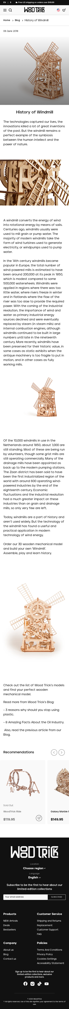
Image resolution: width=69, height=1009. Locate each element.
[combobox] (4, 2)
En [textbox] (4, 2)
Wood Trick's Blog (41, 702)
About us (8, 950)
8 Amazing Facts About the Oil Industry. (35, 722)
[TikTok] (40, 984)
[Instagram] (32, 984)
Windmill (39, 548)
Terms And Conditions (49, 950)
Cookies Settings (47, 959)
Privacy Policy (45, 954)
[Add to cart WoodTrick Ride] (39, 818)
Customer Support (47, 930)
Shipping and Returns (49, 921)
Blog (5, 954)
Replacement (44, 925)
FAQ (39, 934)
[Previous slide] (54, 752)
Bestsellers (9, 930)
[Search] (10, 10)
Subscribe (56, 897)
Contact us (9, 959)
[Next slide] (61, 752)
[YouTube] (47, 984)
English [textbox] (33, 877)
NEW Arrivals (10, 921)
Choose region (33, 868)
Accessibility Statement (50, 963)
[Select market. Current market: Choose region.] (58, 10)
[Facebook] (25, 984)
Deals (6, 925)
